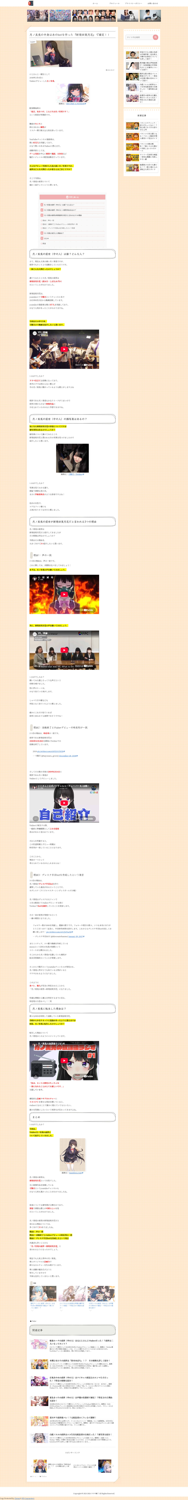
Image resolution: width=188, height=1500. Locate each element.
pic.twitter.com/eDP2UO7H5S (50, 751)
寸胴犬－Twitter (75, 474)
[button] (155, 37)
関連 (44, 243)
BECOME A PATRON (75, 103)
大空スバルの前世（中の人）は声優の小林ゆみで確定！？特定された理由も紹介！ (101, 1305)
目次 (71, 197)
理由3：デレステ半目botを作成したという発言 (59, 228)
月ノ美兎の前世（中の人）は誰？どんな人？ (59, 205)
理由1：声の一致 (48, 220)
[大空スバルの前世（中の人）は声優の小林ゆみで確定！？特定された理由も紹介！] (101, 1293)
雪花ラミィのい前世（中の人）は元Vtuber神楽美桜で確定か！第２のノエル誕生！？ (43, 1305)
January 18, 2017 (75, 936)
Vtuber (34, 1321)
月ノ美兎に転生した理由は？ (54, 233)
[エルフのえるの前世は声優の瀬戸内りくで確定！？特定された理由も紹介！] (72, 1293)
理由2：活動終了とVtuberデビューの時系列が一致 (60, 224)
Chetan (17, 1498)
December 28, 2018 (67, 755)
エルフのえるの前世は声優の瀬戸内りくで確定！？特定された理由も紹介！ (72, 1305)
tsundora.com (75, 1172)
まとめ (46, 238)
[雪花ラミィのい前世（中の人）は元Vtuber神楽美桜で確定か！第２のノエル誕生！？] (42, 1293)
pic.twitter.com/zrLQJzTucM (58, 931)
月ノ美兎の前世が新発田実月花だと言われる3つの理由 (63, 215)
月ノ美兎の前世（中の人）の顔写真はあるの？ (60, 210)
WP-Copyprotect (28, 1498)
